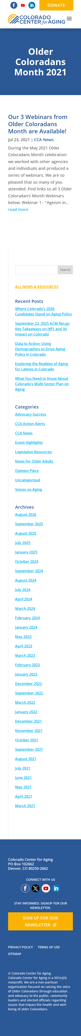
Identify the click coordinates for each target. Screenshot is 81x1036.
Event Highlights (29, 442)
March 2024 (25, 608)
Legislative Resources (33, 451)
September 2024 (29, 570)
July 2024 (22, 589)
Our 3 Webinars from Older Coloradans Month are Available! (38, 124)
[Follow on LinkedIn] (31, 5)
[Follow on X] (35, 888)
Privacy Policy (20, 947)
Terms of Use (49, 947)
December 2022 (28, 683)
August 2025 (25, 533)
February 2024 (27, 617)
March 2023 (25, 655)
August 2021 (25, 758)
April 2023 (23, 646)
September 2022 (29, 693)
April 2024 (23, 599)
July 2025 (22, 542)
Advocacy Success (30, 414)
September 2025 (29, 523)
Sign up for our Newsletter (40, 921)
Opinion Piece (27, 470)
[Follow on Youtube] (23, 5)
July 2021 (22, 768)
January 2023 (26, 674)
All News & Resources (36, 286)
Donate (56, 5)
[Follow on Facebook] (13, 5)
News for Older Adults (34, 461)
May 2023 (23, 636)
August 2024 (25, 580)
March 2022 (25, 702)
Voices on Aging (28, 489)
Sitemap (14, 954)
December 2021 (28, 721)
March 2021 (25, 805)
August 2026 (25, 514)
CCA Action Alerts (30, 423)
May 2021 (23, 787)
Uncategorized (27, 480)
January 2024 (26, 627)
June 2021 (23, 777)
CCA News (44, 139)
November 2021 (29, 730)
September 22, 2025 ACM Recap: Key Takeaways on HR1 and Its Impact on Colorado (42, 329)
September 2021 (29, 749)
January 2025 (26, 552)
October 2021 (26, 740)
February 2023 (27, 664)
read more (18, 209)
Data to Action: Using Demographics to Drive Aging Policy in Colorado (40, 349)
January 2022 (26, 711)
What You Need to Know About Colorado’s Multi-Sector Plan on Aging (42, 384)
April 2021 (23, 796)
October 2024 (26, 561)
